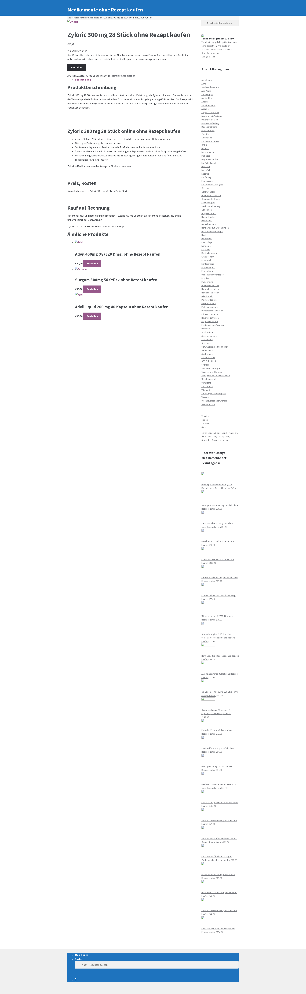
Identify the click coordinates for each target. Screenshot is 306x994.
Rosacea (205, 328)
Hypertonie (206, 238)
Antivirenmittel (208, 105)
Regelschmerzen (209, 321)
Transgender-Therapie (211, 371)
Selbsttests (207, 350)
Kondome (206, 245)
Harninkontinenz (209, 224)
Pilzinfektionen (208, 303)
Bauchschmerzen (209, 119)
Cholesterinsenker (210, 141)
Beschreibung (83, 79)
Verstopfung (207, 386)
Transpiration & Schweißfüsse (215, 375)
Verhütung (206, 382)
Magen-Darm (207, 271)
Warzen (205, 397)
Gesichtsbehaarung (210, 206)
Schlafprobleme (209, 336)
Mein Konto (81, 954)
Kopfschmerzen (209, 253)
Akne (203, 83)
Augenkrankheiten (210, 112)
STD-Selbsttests (209, 361)
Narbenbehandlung (210, 289)
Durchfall (205, 170)
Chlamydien (206, 137)
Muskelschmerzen (91, 17)
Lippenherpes (208, 267)
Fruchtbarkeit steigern (212, 184)
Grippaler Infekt (208, 213)
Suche (78, 959)
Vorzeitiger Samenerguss (213, 393)
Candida (205, 134)
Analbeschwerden (210, 87)
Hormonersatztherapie (212, 231)
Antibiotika (206, 98)
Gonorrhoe (206, 209)
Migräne (205, 278)
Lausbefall (206, 260)
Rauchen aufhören (210, 317)
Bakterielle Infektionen (212, 116)
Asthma (205, 108)
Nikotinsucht (207, 296)
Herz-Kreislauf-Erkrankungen (215, 227)
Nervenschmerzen (210, 292)
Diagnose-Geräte (209, 159)
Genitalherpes (208, 202)
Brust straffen (208, 130)
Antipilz (204, 101)
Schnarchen (207, 339)
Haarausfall (206, 220)
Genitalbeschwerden (211, 195)
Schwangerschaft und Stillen (214, 346)
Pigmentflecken (209, 299)
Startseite (73, 17)
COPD (204, 145)
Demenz (205, 148)
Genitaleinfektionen (210, 198)
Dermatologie (208, 152)
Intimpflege (206, 242)
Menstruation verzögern (213, 274)
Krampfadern (207, 256)
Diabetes (205, 155)
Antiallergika (207, 94)
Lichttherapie (207, 263)
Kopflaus (205, 249)
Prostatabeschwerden (212, 310)
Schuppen (206, 343)
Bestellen (76, 67)
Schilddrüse (207, 332)
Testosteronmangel (210, 368)
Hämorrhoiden (208, 216)
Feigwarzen (207, 181)
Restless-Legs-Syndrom (212, 325)
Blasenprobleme (209, 126)
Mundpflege (207, 281)
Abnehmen (206, 80)
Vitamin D (205, 389)
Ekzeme (205, 173)
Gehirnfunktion (208, 191)
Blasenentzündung (210, 123)
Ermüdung (206, 177)
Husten (204, 235)
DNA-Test (205, 166)
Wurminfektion (208, 404)
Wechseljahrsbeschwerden (214, 400)
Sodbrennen (207, 353)
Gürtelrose (206, 188)
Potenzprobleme (209, 307)
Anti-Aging (206, 90)
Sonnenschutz (208, 357)
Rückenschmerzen (210, 314)
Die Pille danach (208, 163)
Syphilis (205, 364)
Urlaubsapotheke (209, 379)
